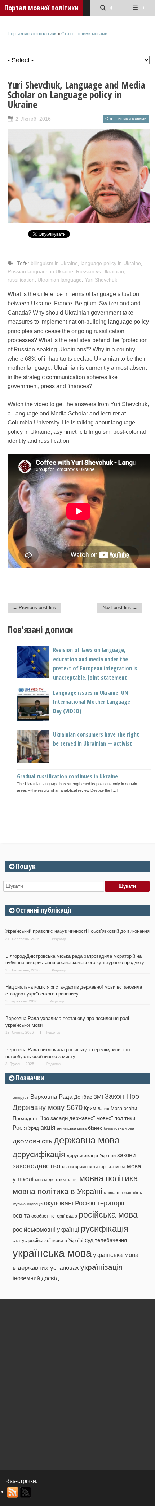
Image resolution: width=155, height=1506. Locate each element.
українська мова (52, 1253)
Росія (20, 1127)
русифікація (104, 1228)
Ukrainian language (59, 280)
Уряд (33, 1128)
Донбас (83, 1097)
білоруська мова (119, 1128)
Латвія (103, 1108)
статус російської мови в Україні (48, 1240)
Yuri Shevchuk (101, 280)
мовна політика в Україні (57, 1191)
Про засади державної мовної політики (87, 1118)
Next (144, 718)
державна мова (87, 1140)
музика (19, 1204)
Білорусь (21, 1097)
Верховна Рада (51, 1096)
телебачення (111, 1240)
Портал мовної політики (32, 33)
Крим (90, 1108)
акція (48, 1127)
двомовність (32, 1141)
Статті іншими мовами (84, 33)
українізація (101, 1267)
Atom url (25, 1492)
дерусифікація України (91, 1155)
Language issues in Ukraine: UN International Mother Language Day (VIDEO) (91, 702)
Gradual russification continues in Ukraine (67, 776)
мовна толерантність (123, 1193)
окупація (35, 1204)
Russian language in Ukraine (40, 271)
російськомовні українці (46, 1229)
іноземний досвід (36, 1278)
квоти (68, 1166)
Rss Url (12, 1492)
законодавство (37, 1166)
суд (89, 1240)
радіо (71, 1216)
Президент (25, 1118)
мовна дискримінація (56, 1179)
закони (126, 1155)
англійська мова (72, 1128)
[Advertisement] (77, 1382)
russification (21, 280)
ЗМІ (98, 1097)
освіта (21, 1215)
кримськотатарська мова (100, 1166)
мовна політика (108, 1178)
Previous (13, 718)
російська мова (108, 1214)
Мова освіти (124, 1108)
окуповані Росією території (84, 1203)
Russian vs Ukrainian (100, 271)
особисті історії (48, 1216)
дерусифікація (39, 1154)
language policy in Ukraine (111, 263)
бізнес (95, 1128)
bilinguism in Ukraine (54, 263)
